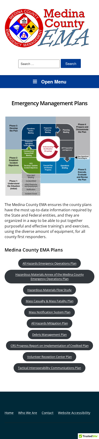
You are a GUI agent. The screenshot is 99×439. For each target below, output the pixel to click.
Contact (47, 413)
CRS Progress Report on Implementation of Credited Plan (50, 346)
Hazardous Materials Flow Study (49, 290)
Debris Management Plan (49, 334)
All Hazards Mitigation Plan (49, 323)
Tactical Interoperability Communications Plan (49, 368)
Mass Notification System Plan (49, 312)
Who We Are (27, 413)
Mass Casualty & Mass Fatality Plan (49, 301)
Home (9, 413)
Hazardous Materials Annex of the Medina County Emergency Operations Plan (49, 276)
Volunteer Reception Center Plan (49, 357)
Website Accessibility (74, 413)
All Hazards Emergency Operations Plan (49, 263)
